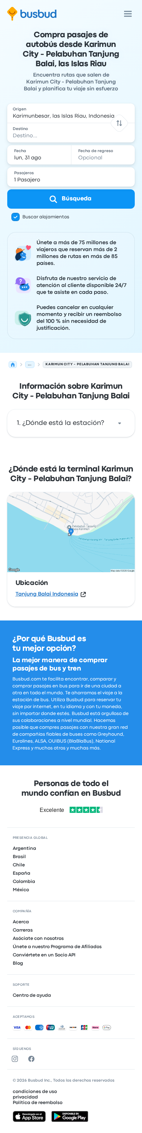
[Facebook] (32, 1059)
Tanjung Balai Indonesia (47, 594)
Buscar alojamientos (45, 217)
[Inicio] (13, 364)
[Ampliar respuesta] (119, 423)
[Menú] (128, 13)
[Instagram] (16, 1059)
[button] (119, 123)
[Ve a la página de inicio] (32, 14)
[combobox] (71, 113)
